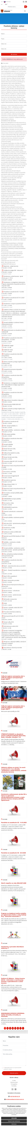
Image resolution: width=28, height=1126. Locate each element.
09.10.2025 (5, 819)
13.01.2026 (5, 791)
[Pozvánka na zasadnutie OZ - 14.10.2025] (14, 810)
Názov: (3, 33)
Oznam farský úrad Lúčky (10, 457)
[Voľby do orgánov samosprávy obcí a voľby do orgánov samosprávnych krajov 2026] (14, 663)
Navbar (3, 11)
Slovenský (8, 1)
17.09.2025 (5, 849)
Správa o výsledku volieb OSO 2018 (13, 607)
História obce (14, 1082)
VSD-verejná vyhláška (9, 434)
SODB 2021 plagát (8, 345)
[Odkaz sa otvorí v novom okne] (24, 2)
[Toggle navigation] (25, 11)
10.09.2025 (5, 879)
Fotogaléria (14, 1084)
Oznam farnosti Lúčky (9, 448)
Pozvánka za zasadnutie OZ (11, 421)
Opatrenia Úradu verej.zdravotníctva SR (14, 488)
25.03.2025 (5, 1010)
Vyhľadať (14, 54)
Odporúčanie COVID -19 (10, 484)
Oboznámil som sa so (12, 1068)
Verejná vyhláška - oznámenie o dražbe (14, 430)
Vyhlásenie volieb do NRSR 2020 (12, 532)
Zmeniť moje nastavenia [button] (14, 1121)
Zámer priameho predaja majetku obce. (14, 408)
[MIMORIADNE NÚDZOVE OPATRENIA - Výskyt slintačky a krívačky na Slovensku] (14, 1001)
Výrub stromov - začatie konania (12, 595)
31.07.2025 (5, 910)
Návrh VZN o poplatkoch (10, 576)
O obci (14, 1080)
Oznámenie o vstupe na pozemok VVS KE (15, 303)
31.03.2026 (5, 731)
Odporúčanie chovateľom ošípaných (13, 400)
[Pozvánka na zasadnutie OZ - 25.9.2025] (14, 840)
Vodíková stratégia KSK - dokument (13, 270)
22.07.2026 (5, 702)
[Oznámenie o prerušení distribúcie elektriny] (14, 934)
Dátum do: (3, 49)
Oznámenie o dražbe (9, 527)
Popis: (2, 39)
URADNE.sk (9, 59)
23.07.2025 (5, 943)
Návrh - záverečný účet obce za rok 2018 (14, 566)
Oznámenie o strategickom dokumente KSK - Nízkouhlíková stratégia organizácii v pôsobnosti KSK (13, 384)
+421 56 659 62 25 (15, 1096)
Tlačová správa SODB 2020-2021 (12, 404)
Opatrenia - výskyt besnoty (11, 266)
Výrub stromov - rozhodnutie (12, 590)
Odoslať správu (14, 1073)
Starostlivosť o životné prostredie (13, 647)
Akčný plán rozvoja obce (10, 599)
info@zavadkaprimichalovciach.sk (15, 1099)
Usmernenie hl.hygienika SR (11, 476)
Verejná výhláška (8, 444)
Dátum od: (3, 44)
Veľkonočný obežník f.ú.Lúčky (11, 453)
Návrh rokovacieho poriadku (11, 580)
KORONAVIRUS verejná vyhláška (12, 499)
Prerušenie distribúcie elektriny (12, 612)
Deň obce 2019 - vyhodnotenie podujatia (15, 523)
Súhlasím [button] (14, 1118)
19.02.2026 (5, 764)
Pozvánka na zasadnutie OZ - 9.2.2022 (14, 292)
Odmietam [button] (14, 1124)
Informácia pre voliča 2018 (11, 626)
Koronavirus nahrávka (10, 471)
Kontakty (14, 1085)
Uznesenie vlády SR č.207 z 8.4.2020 (13, 461)
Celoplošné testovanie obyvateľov (13, 369)
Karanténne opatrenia (10, 480)
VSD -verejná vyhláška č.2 (10, 426)
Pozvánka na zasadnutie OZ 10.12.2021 (14, 297)
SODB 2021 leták (8, 350)
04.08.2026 (5, 673)
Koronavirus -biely (9, 503)
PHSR (5, 603)
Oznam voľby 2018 (9, 622)
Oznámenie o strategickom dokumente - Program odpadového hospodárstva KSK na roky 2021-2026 (13, 284)
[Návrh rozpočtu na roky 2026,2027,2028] (14, 870)
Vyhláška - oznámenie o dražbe (12, 542)
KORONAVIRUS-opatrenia (10, 507)
